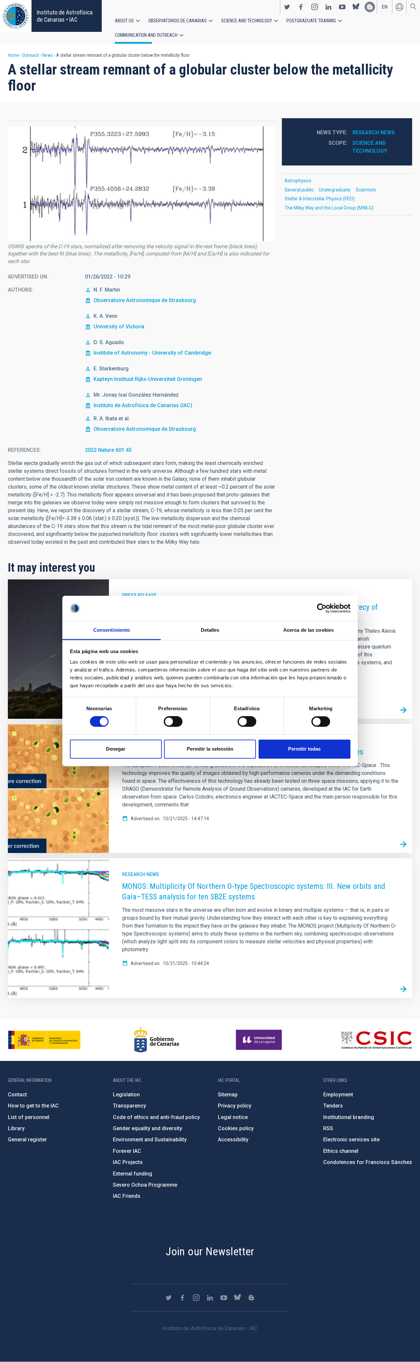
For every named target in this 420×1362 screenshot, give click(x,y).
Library (16, 1128)
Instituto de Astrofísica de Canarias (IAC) (143, 405)
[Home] (16, 16)
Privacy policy (234, 1106)
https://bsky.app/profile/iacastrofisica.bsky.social (356, 7)
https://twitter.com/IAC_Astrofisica (287, 7)
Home (13, 55)
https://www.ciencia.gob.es (44, 1039)
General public (299, 189)
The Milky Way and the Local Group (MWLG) (328, 207)
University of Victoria (119, 326)
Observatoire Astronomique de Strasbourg (145, 300)
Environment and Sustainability (150, 1139)
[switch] (173, 721)
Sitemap (228, 1094)
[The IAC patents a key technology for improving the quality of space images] (403, 844)
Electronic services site (351, 1139)
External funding (132, 1174)
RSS (328, 1128)
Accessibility (233, 1139)
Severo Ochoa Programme (145, 1185)
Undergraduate (334, 189)
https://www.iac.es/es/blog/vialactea (370, 7)
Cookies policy (236, 1128)
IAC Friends (126, 1196)
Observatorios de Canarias (177, 20)
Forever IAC (127, 1151)
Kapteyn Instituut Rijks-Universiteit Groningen (148, 379)
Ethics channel (340, 1151)
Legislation (126, 1094)
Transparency (129, 1106)
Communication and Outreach (146, 35)
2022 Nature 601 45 (108, 450)
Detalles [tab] (210, 630)
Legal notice (233, 1117)
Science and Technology (246, 20)
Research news (373, 132)
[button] (141, 183)
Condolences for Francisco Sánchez (367, 1162)
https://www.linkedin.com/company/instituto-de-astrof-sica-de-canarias (328, 7)
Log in (399, 7)
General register (27, 1139)
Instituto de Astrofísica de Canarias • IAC (65, 16)
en (385, 7)
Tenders (333, 1106)
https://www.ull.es (259, 1040)
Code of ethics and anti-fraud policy (156, 1117)
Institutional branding (348, 1117)
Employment (338, 1094)
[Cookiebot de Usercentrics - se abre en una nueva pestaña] (321, 608)
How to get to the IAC (33, 1106)
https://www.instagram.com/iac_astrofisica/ (315, 7)
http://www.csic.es (376, 1040)
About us (124, 20)
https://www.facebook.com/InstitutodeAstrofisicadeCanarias (301, 7)
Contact (17, 1094)
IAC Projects (128, 1162)
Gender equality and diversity (147, 1128)
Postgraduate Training (311, 20)
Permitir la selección (210, 749)
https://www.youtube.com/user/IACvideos (342, 7)
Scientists (366, 189)
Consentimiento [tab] (111, 630)
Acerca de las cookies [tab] (308, 630)
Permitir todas (304, 749)
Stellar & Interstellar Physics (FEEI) (319, 198)
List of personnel (28, 1117)
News (47, 55)
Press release (139, 595)
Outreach (30, 55)
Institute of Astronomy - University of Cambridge (152, 353)
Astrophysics (297, 180)
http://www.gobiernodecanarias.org (156, 1040)
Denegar (115, 749)
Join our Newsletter (210, 1251)
